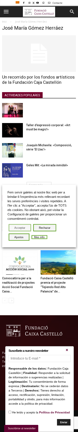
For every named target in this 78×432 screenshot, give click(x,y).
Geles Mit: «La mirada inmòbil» (47, 165)
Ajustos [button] (19, 237)
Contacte (57, 2)
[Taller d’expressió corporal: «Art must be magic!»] (12, 130)
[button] (72, 11)
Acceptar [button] (19, 227)
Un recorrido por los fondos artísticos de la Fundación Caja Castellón (38, 80)
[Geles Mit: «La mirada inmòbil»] (12, 170)
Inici (4, 21)
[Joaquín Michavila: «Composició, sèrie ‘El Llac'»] (12, 150)
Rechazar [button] (44, 227)
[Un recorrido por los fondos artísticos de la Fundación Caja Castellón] (39, 53)
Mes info (39, 237)
